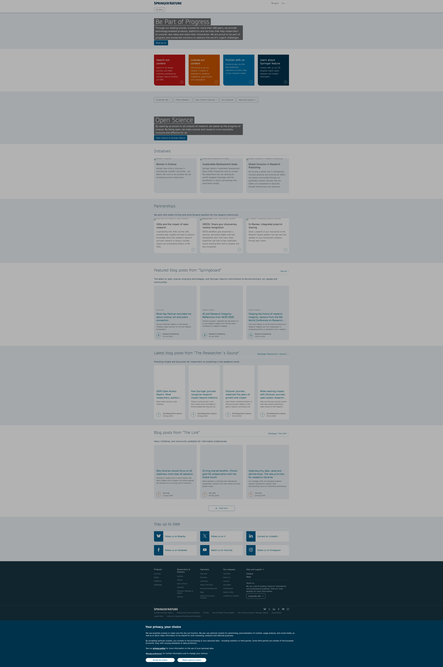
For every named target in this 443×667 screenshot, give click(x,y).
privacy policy (159, 648)
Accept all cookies (160, 660)
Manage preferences (154, 653)
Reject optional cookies (192, 660)
